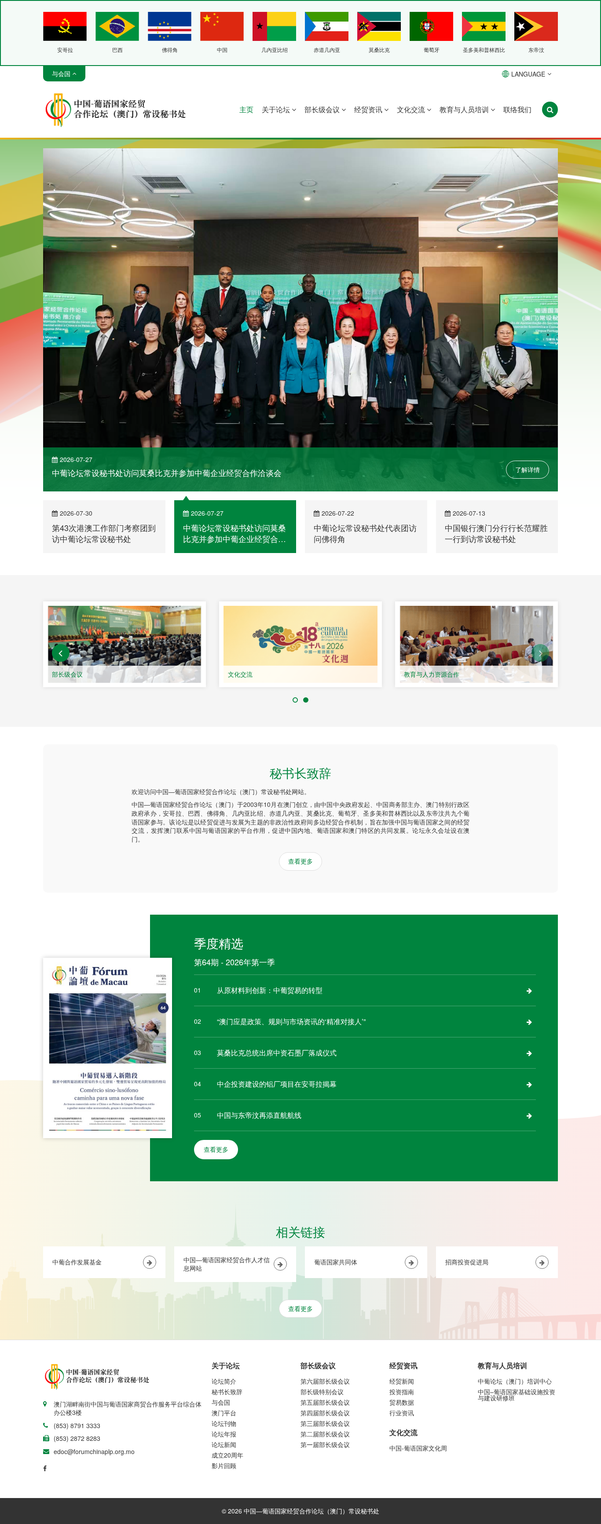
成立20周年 (227, 1359)
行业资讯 (401, 1317)
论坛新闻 (224, 1348)
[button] (61, 557)
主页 (246, 109)
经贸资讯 (369, 109)
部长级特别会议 (322, 1296)
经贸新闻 (401, 1285)
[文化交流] (476, 548)
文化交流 (412, 109)
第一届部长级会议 (325, 1348)
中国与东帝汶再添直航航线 (259, 1020)
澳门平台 (224, 1317)
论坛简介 (224, 1285)
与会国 (221, 1306)
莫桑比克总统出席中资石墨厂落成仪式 (277, 957)
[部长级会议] (300, 548)
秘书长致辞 (227, 1296)
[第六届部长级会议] (125, 548)
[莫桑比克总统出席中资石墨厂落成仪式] (529, 957)
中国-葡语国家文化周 (418, 1352)
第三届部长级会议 (325, 1327)
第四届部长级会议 (325, 1317)
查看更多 (300, 765)
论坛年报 (224, 1338)
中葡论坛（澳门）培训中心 (515, 1285)
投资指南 (401, 1296)
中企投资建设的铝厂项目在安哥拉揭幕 (277, 988)
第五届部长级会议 (325, 1306)
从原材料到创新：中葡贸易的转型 (269, 895)
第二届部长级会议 (325, 1338)
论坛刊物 (224, 1327)
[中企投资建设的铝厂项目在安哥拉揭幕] (529, 988)
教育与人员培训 (465, 109)
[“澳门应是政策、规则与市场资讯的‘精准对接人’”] (529, 926)
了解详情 (527, 373)
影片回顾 (224, 1370)
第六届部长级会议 (76, 578)
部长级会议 (322, 109)
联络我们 (517, 109)
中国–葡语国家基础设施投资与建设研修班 (516, 1299)
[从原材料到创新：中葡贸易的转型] (529, 894)
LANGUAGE (528, 74)
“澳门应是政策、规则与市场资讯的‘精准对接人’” (291, 926)
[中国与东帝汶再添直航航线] (529, 1019)
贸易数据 (401, 1306)
